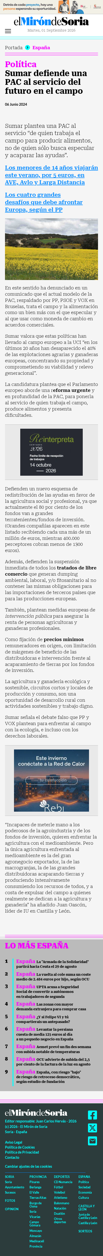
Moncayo (36, 1231)
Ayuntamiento (14, 1187)
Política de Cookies (20, 1147)
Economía (85, 1192)
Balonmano (61, 1203)
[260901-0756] (51, 6)
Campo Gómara (35, 1223)
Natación (60, 1208)
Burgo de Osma (36, 1204)
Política (20, 64)
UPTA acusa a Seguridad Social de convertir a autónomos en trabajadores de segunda (47, 992)
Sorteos (85, 1231)
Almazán (35, 1236)
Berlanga (35, 1187)
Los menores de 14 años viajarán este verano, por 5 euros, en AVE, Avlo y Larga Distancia (51, 175)
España (41, 47)
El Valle (34, 1192)
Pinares (35, 1182)
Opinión (11, 1209)
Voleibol (59, 1192)
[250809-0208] (51, 780)
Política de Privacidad (22, 1152)
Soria (9, 1177)
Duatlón (59, 1213)
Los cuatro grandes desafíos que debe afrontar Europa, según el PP (44, 202)
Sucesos (10, 1192)
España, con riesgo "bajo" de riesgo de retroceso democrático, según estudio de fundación (48, 1077)
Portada (13, 47)
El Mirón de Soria (51, 22)
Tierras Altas (38, 1198)
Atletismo (60, 1198)
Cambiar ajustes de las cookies (28, 1166)
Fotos (10, 1201)
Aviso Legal (13, 1142)
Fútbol (58, 1187)
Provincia (38, 1177)
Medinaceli (37, 1241)
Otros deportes (60, 1220)
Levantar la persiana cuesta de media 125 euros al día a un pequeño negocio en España (44, 1034)
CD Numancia (63, 1182)
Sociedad (84, 1187)
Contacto (12, 1157)
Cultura (83, 1198)
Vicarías (35, 1217)
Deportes (62, 1177)
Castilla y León (86, 1207)
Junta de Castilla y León (87, 1216)
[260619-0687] (51, 451)
